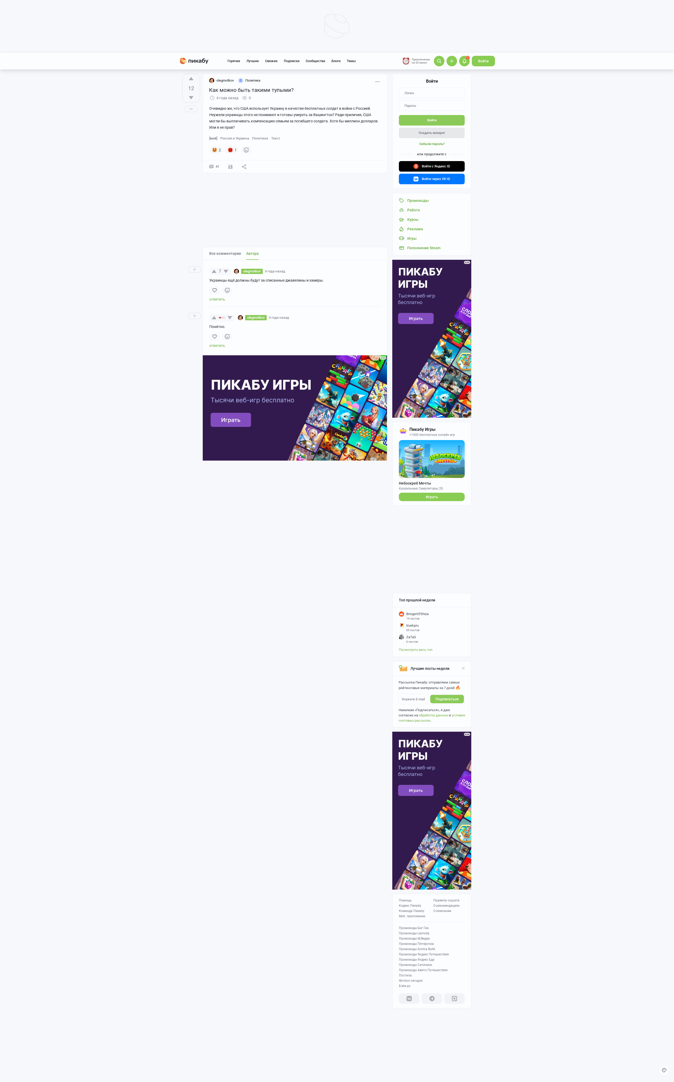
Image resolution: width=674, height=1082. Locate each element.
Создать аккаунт (432, 133)
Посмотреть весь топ (416, 650)
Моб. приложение (412, 916)
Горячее (233, 61)
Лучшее (252, 61)
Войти (483, 61)
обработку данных (433, 715)
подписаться (447, 699)
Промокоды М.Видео (414, 938)
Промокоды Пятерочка (416, 944)
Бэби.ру (404, 986)
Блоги (335, 61)
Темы (351, 61)
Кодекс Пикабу (410, 906)
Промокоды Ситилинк (415, 965)
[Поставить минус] (191, 97)
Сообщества (315, 61)
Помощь (405, 900)
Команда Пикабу (411, 911)
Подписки (291, 61)
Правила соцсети (446, 900)
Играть (432, 497)
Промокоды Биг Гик (414, 928)
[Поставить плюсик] (191, 78)
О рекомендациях (446, 906)
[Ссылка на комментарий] (295, 271)
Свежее (271, 61)
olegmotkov (225, 80)
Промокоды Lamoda (414, 933)
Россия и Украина (234, 138)
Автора (252, 253)
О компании (442, 911)
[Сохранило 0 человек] (230, 166)
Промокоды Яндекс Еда (416, 959)
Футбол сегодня (411, 981)
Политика (260, 138)
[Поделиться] (244, 166)
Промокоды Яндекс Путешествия (424, 954)
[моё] (213, 138)
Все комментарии (225, 253)
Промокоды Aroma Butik (417, 949)
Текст (275, 138)
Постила (405, 975)
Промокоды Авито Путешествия (423, 970)
